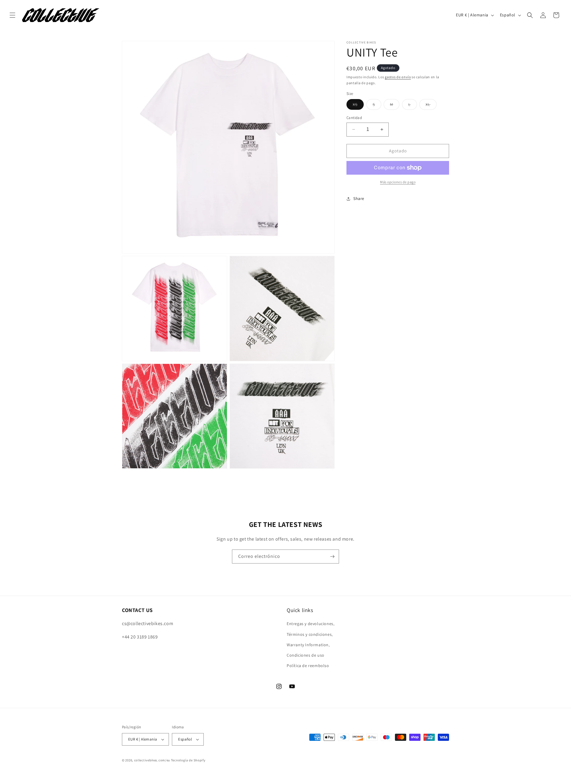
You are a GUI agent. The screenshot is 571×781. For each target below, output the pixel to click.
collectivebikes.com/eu (152, 760)
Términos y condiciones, (310, 634)
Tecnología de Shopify (188, 760)
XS (358, 105)
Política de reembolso (308, 665)
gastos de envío (398, 77)
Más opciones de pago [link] (397, 182)
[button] (12, 15)
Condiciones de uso (305, 655)
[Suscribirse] (332, 557)
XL (431, 105)
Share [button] (358, 198)
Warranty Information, (308, 644)
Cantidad (354, 117)
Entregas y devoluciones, (310, 623)
